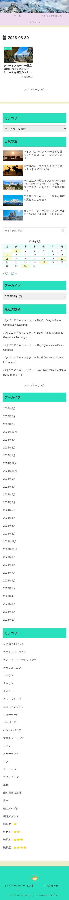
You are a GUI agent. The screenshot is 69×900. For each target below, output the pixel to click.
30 (25, 266)
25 (44, 262)
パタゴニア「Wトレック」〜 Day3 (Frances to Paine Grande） (33, 347)
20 (62, 258)
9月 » (14, 273)
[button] (63, 231)
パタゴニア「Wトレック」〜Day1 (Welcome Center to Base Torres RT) (34, 372)
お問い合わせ (51, 885)
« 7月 (6, 273)
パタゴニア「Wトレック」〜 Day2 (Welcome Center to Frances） (33, 360)
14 (7, 258)
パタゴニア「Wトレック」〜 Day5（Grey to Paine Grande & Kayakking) (32, 322)
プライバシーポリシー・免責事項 (18, 887)
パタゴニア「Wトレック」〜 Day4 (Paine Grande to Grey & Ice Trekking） (33, 335)
